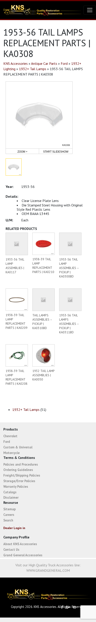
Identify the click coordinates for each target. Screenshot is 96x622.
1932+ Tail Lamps (32, 69)
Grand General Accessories (22, 555)
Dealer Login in (14, 528)
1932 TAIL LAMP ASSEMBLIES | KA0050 (43, 375)
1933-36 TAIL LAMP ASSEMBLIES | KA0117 (15, 265)
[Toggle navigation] (89, 10)
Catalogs (10, 492)
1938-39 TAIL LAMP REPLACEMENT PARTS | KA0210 (43, 265)
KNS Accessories (15, 63)
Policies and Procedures (20, 464)
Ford (64, 63)
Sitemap (9, 509)
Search (8, 520)
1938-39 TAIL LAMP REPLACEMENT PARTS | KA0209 (16, 321)
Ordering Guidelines (18, 470)
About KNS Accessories (20, 544)
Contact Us (11, 549)
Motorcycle (11, 453)
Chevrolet (10, 436)
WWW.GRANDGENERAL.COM (48, 570)
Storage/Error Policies (19, 481)
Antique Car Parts (44, 63)
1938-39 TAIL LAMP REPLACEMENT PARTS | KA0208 (16, 377)
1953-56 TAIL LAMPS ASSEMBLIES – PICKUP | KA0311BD (69, 323)
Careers (8, 515)
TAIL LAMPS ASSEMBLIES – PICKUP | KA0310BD (42, 321)
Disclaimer (11, 497)
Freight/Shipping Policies (21, 475)
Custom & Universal (17, 447)
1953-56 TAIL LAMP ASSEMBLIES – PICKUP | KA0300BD (69, 267)
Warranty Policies (15, 486)
